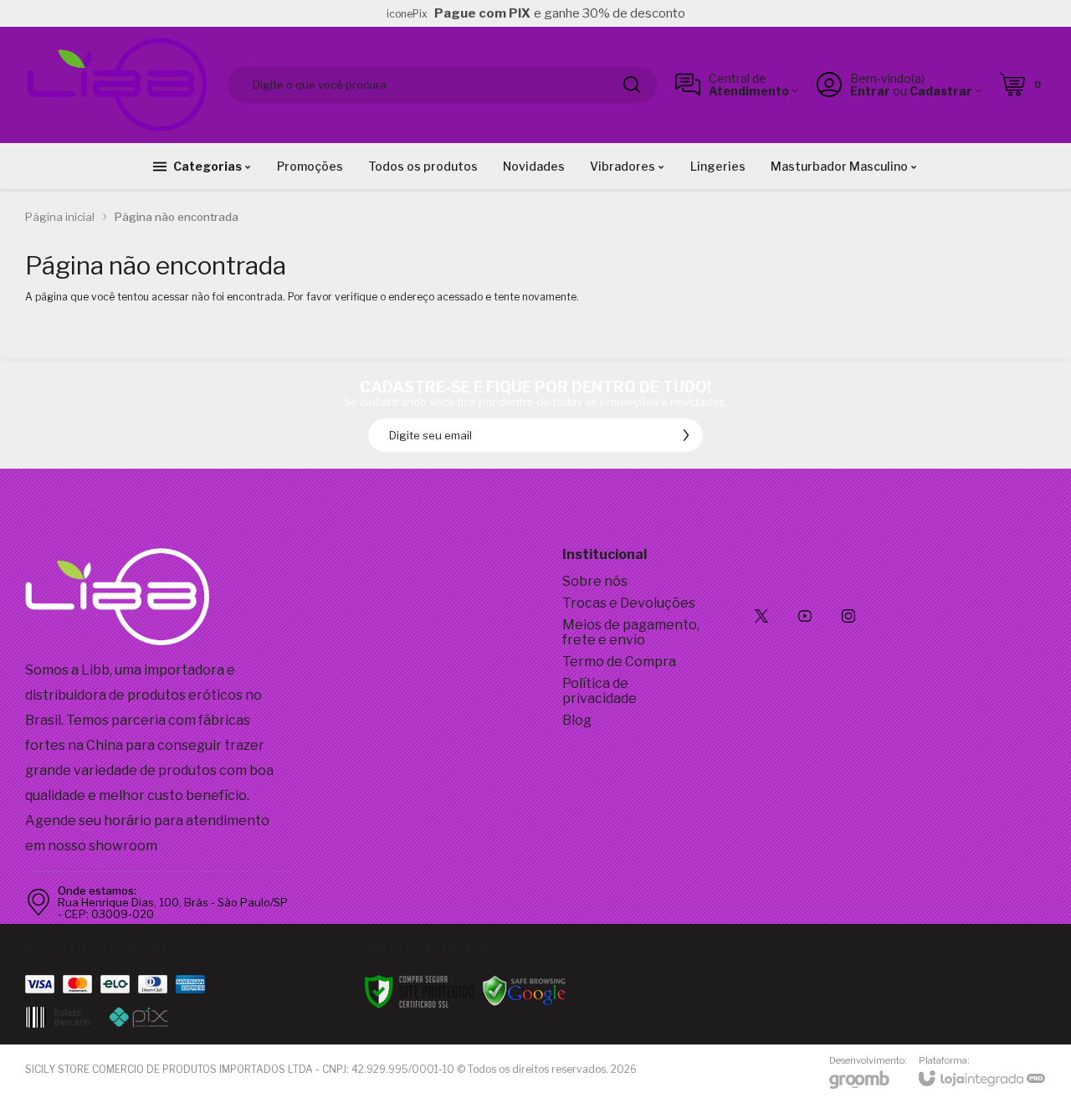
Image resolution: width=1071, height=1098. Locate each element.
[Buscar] (631, 84)
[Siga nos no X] (761, 616)
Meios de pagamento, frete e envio (630, 632)
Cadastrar (941, 91)
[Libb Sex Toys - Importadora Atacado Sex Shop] (117, 84)
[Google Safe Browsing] (524, 990)
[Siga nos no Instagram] (848, 616)
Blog (577, 720)
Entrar (870, 91)
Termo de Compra (619, 662)
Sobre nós (595, 581)
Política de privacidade (599, 690)
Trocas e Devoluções (628, 603)
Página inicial (60, 216)
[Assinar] (686, 435)
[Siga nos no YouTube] (804, 616)
